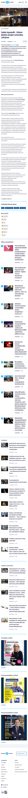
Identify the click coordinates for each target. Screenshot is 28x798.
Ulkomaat (3, 769)
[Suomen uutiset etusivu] (7, 2)
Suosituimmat (18, 765)
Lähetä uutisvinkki (19, 769)
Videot (2, 776)
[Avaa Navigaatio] (26, 2)
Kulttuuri (3, 774)
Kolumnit (3, 778)
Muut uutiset (4, 772)
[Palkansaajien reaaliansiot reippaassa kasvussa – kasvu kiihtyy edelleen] (4, 505)
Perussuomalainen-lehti (21, 772)
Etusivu (16, 762)
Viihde (2, 781)
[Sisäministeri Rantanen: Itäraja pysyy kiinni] (4, 541)
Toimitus (17, 767)
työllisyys (16, 208)
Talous (2, 765)
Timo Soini (22, 208)
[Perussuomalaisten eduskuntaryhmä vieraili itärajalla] (4, 482)
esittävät (13, 45)
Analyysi (3, 767)
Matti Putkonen (9, 208)
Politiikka (3, 41)
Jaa (24, 41)
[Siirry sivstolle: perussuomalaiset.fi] (7, 792)
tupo (3, 208)
